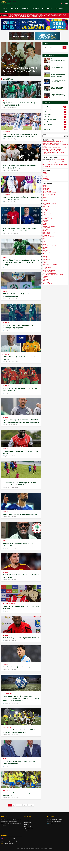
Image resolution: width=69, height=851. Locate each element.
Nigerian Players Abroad (49, 246)
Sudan (44, 262)
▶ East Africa (27, 826)
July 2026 (45, 173)
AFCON (4, 758)
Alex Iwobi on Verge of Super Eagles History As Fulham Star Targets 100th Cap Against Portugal (21, 262)
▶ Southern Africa (28, 828)
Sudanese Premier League (49, 264)
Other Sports (59, 8)
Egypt (44, 212)
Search (44, 134)
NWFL (44, 249)
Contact (50, 848)
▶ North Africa (27, 822)
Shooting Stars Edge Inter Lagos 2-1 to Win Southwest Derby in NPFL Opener (32, 15)
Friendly (44, 223)
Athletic (44, 197)
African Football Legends (49, 193)
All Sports (45, 196)
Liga (43, 238)
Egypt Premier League (48, 214)
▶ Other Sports (27, 831)
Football (5, 8)
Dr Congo (45, 209)
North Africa (15, 8)
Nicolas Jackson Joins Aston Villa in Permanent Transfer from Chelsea (25, 14)
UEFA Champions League (49, 273)
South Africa (6, 790)
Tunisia (44, 268)
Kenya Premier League (48, 232)
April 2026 (45, 178)
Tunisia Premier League (48, 270)
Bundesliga (45, 200)
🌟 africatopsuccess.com (7, 843)
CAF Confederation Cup (49, 205)
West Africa (25, 8)
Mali (43, 241)
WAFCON (5, 100)
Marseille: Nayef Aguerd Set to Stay (16, 667)
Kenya (44, 230)
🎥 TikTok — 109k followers (54, 821)
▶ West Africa (27, 824)
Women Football (7, 727)
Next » (30, 805)
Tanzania (44, 265)
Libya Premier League (48, 237)
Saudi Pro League (47, 255)
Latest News (45, 235)
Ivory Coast (45, 229)
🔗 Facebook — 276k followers (54, 819)
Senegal (44, 256)
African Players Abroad (9, 603)
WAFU (44, 281)
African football (8, 693)
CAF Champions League (49, 203)
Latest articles (46, 233)
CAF (43, 202)
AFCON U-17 (6, 322)
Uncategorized (46, 276)
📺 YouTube (50, 823)
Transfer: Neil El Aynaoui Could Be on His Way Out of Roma (57, 96)
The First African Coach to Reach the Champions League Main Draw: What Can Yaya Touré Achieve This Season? (21, 698)
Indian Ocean (46, 227)
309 (25, 805)
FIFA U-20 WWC (46, 217)
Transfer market (8, 65)
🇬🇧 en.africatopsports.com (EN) (9, 841)
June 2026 (45, 175)
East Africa (35, 8)
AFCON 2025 (46, 186)
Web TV (5, 11)
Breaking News (46, 199)
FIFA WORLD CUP (7, 131)
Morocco (45, 243)
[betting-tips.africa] (21, 36)
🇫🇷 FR (62, 3)
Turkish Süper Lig (47, 271)
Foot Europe (45, 220)
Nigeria (5, 257)
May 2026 (45, 177)
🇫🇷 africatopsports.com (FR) (8, 838)
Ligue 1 (44, 240)
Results (44, 253)
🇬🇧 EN (66, 3)
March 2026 (45, 180)
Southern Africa (47, 8)
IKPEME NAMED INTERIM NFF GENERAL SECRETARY (31, 16)
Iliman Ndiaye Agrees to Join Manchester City (20, 514)
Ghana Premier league (48, 226)
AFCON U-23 (45, 189)
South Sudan (46, 259)
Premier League (46, 252)
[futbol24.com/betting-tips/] (47, 36)
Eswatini (44, 215)
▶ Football (26, 820)
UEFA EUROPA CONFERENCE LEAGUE (52, 274)
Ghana (44, 224)
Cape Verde (45, 206)
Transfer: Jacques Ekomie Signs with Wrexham (21, 638)
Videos (44, 277)
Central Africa (46, 208)
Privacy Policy (44, 848)
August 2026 (45, 172)
